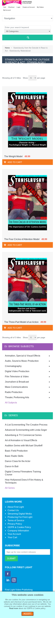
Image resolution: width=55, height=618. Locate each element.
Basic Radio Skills (14, 456)
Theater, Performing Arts (17, 397)
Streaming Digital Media (19, 514)
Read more (13, 608)
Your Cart (12, 537)
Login (18, 7)
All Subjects (11, 402)
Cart (4, 7)
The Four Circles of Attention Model (21, 239)
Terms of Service (15, 520)
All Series (10, 488)
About (15, 507)
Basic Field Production (16, 451)
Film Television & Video (17, 376)
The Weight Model (13, 156)
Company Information (18, 530)
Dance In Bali (11, 466)
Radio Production (13, 392)
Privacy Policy (14, 524)
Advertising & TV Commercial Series (23, 435)
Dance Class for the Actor (17, 461)
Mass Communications (16, 387)
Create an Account (29, 7)
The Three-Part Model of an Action (21, 322)
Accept (27, 613)
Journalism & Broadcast (17, 382)
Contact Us (13, 510)
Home (7, 48)
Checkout (11, 7)
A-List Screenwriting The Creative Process (26, 425)
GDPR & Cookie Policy (19, 527)
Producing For (19, 517)
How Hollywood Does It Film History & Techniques (24, 481)
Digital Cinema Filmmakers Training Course (23, 473)
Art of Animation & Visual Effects (21, 440)
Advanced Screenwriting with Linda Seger (26, 430)
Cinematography (13, 366)
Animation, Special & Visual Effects (22, 355)
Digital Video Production (17, 371)
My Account (7, 10)
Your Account (14, 534)
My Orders (40, 7)
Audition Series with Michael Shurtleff (23, 445)
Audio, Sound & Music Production (22, 361)
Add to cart (15, 162)
